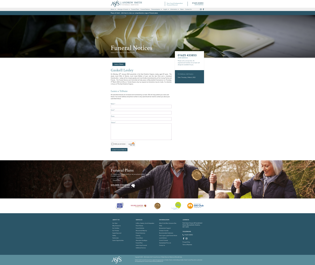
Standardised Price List (165, 243)
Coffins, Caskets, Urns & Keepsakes (145, 223)
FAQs (160, 225)
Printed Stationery (140, 233)
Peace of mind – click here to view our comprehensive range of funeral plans (134, 13)
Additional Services (141, 248)
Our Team (114, 223)
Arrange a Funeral (123, 9)
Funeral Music (139, 238)
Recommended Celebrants (166, 233)
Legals (165, 9)
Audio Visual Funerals (141, 245)
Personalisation (155, 9)
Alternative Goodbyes (141, 240)
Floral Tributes (139, 225)
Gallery (114, 235)
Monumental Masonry (141, 230)
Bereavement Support (165, 228)
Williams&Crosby (178, 257)
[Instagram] (201, 9)
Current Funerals (163, 240)
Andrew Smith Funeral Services (119, 52)
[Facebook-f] (203, 9)
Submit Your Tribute (119, 150)
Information (173, 9)
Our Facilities (115, 228)
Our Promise (115, 230)
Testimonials (115, 238)
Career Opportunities (118, 240)
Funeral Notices (145, 9)
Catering (138, 235)
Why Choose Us (116, 225)
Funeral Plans (135, 9)
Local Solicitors (163, 238)
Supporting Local (116, 233)
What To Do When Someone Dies (167, 223)
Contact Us (188, 9)
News (182, 9)
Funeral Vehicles (140, 228)
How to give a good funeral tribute (168, 235)
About (112, 9)
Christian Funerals (163, 230)
